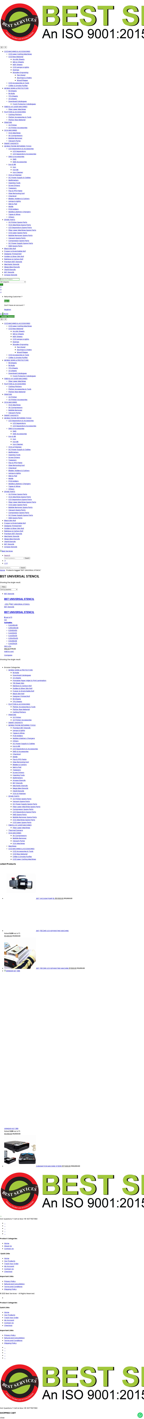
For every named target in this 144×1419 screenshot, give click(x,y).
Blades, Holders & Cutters (18, 198)
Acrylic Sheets (18, 59)
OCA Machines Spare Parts (19, 225)
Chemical (12, 196)
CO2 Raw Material (15, 57)
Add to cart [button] (9, 651)
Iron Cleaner (18, 172)
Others (11, 217)
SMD (14, 159)
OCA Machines (14, 133)
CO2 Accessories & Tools (18, 83)
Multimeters (13, 180)
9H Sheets (12, 91)
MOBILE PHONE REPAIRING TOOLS (17, 146)
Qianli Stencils (10, 269)
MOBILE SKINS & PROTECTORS (16, 88)
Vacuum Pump (14, 141)
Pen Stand (21, 75)
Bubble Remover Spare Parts (20, 235)
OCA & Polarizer (15, 175)
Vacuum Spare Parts (17, 238)
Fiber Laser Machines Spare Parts (22, 230)
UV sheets (12, 99)
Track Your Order (11, 1263)
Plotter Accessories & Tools (19, 117)
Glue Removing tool (16, 193)
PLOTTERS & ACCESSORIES (15, 112)
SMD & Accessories (16, 156)
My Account (9, 1266)
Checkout (8, 1271)
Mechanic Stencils (11, 264)
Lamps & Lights (14, 201)
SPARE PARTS (9, 219)
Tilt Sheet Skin (18, 683)
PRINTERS (8, 122)
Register (7, 309)
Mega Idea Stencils (12, 267)
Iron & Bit (12, 164)
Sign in (6, 301)
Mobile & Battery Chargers (19, 212)
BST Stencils (9, 272)
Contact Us (9, 1248)
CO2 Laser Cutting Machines (20, 54)
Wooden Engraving (20, 72)
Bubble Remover (15, 138)
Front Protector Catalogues (24, 104)
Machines (12, 846)
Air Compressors (15, 135)
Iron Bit (15, 170)
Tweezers (12, 188)
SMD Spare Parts (15, 246)
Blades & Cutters (20, 764)
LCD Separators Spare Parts (20, 227)
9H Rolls (11, 93)
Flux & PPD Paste (15, 191)
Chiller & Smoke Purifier (18, 85)
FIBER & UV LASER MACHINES (15, 106)
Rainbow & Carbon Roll (13, 259)
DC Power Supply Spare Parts (20, 243)
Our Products (9, 1261)
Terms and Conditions (13, 1286)
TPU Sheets (13, 96)
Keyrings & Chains (24, 78)
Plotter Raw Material (16, 120)
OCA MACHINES (10, 130)
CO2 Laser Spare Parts (17, 233)
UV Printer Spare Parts (17, 222)
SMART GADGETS (11, 143)
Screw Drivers (14, 185)
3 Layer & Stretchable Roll (15, 251)
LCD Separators (19, 151)
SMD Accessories (20, 162)
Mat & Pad (12, 204)
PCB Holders (13, 209)
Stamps (16, 70)
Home (2, 570)
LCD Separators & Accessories (21, 148)
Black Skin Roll (10, 248)
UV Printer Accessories (17, 127)
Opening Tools (14, 183)
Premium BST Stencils (13, 262)
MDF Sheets (17, 64)
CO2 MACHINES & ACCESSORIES (17, 51)
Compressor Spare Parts (18, 240)
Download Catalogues (17, 101)
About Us (8, 1246)
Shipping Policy (10, 1289)
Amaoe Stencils (10, 275)
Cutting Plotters (15, 114)
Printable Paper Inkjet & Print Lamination (29, 680)
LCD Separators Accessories (24, 154)
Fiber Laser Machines (17, 109)
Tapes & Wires (14, 214)
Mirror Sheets (18, 62)
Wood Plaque (22, 80)
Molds (10, 206)
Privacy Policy (10, 1281)
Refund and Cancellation (14, 1284)
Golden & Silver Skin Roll (14, 256)
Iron (14, 167)
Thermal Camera (15, 830)
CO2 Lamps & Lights (21, 67)
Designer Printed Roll (12, 254)
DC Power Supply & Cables (19, 177)
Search (7, 555)
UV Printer (12, 125)
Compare (8, 655)
